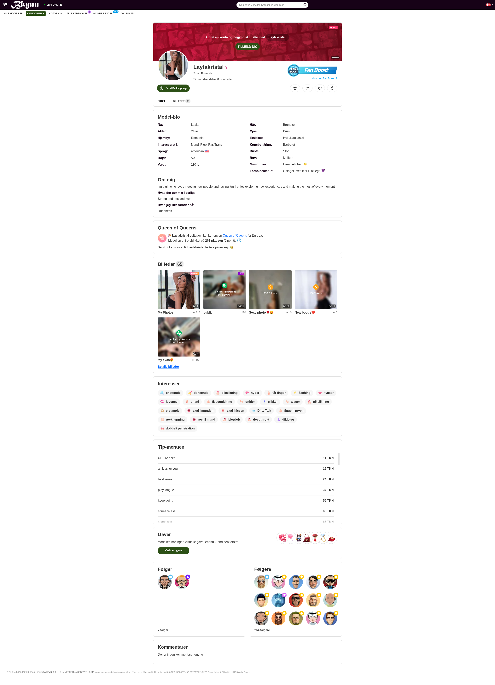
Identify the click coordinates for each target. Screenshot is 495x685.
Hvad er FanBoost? (324, 78)
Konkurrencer (103, 13)
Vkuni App (127, 13)
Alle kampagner (77, 13)
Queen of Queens (235, 235)
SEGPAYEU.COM (85, 672)
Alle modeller (13, 13)
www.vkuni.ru (50, 672)
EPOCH (70, 672)
